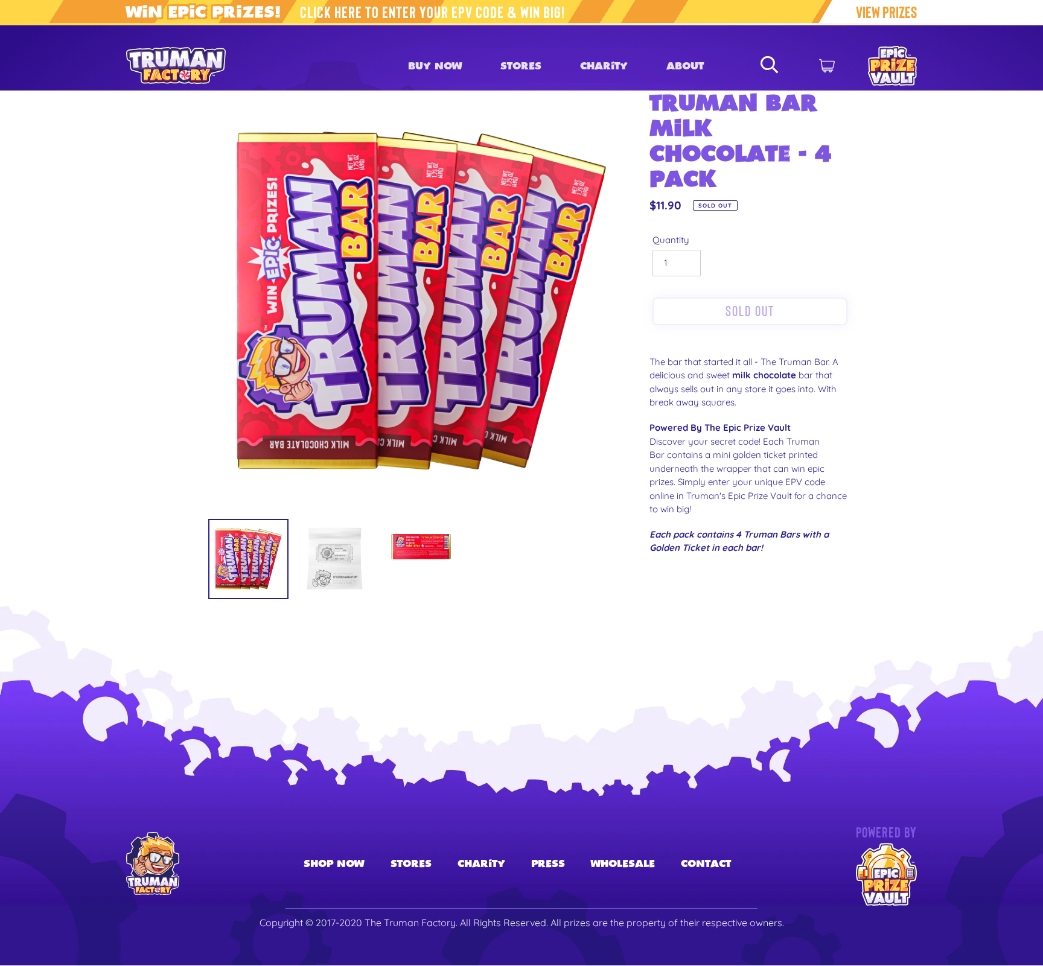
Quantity (670, 240)
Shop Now (334, 863)
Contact (706, 863)
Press (548, 863)
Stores (411, 863)
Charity (481, 863)
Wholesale (623, 863)
